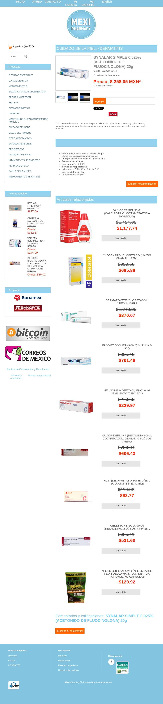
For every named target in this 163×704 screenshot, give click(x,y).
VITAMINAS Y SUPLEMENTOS (24, 160)
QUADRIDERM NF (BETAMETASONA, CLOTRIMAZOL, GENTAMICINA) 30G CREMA (127, 438)
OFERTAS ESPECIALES (21, 75)
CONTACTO (53, 1)
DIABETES (14, 113)
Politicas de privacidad (39, 375)
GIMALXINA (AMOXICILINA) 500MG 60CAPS (35, 221)
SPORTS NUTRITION (20, 97)
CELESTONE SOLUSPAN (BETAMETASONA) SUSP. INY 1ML (127, 527)
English (107, 1)
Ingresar (62, 655)
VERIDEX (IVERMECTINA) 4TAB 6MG (35, 241)
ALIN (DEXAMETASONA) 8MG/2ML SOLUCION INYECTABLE (127, 482)
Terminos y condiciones (16, 376)
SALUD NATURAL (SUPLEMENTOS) (27, 91)
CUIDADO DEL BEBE (19, 127)
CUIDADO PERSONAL (20, 143)
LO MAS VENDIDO (18, 80)
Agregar (99, 101)
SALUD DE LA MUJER (20, 171)
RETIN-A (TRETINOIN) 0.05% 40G (34, 206)
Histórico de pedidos (68, 670)
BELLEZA (13, 102)
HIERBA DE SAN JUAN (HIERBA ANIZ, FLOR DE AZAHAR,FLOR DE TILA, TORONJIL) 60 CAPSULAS (127, 573)
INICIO (20, 1)
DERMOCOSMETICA (19, 108)
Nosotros (12, 655)
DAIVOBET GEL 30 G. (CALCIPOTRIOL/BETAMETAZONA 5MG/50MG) (127, 213)
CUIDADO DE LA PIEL (20, 154)
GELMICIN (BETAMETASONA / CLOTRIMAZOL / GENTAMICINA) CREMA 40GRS (36, 263)
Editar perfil (64, 660)
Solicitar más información (142, 184)
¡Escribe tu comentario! (70, 631)
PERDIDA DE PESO (19, 165)
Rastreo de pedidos (68, 665)
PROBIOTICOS (16, 149)
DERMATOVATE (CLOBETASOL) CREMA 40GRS (127, 302)
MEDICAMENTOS (18, 86)
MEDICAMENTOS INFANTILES (24, 176)
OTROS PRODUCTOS (20, 138)
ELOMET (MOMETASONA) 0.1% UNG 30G (127, 347)
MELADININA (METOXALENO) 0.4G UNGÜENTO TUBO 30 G (126, 392)
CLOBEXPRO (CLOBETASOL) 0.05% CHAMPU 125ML (127, 257)
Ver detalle (121, 238)
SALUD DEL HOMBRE (20, 132)
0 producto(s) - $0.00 (24, 46)
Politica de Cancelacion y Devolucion (28, 369)
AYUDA (37, 1)
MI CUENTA (71, 3)
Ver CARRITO (88, 3)
